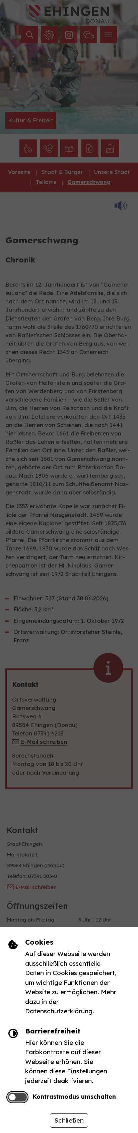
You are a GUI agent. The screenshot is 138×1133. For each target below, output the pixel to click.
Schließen (69, 1120)
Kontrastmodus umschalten (74, 1096)
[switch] (17, 1097)
